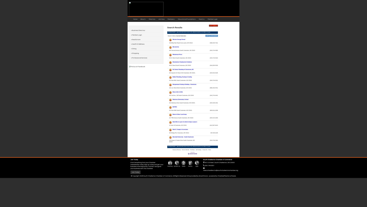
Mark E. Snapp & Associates (180, 129)
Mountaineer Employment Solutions (182, 62)
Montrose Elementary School (180, 99)
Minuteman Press (177, 54)
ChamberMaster (223, 176)
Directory (152, 19)
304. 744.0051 (209, 165)
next (209, 32)
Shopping (135, 53)
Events (201, 19)
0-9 (180, 32)
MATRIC (175, 107)
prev (178, 32)
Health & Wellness (138, 44)
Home (135, 19)
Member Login (213, 19)
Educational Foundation (186, 19)
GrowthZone (203, 176)
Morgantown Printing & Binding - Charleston (184, 84)
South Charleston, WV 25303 (220, 162)
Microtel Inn (176, 47)
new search (214, 35)
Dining (134, 48)
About (142, 19)
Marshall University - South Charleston (183, 137)
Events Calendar (185, 149)
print (207, 35)
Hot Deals (192, 149)
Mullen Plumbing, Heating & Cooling (182, 77)
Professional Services (139, 58)
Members (171, 19)
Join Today (135, 172)
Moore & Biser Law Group (180, 114)
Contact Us (204, 149)
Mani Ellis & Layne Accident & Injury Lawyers (185, 122)
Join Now (161, 19)
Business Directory (177, 149)
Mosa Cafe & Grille (178, 92)
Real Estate (136, 39)
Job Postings (198, 149)
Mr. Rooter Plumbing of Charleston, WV (183, 69)
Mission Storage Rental (179, 39)
